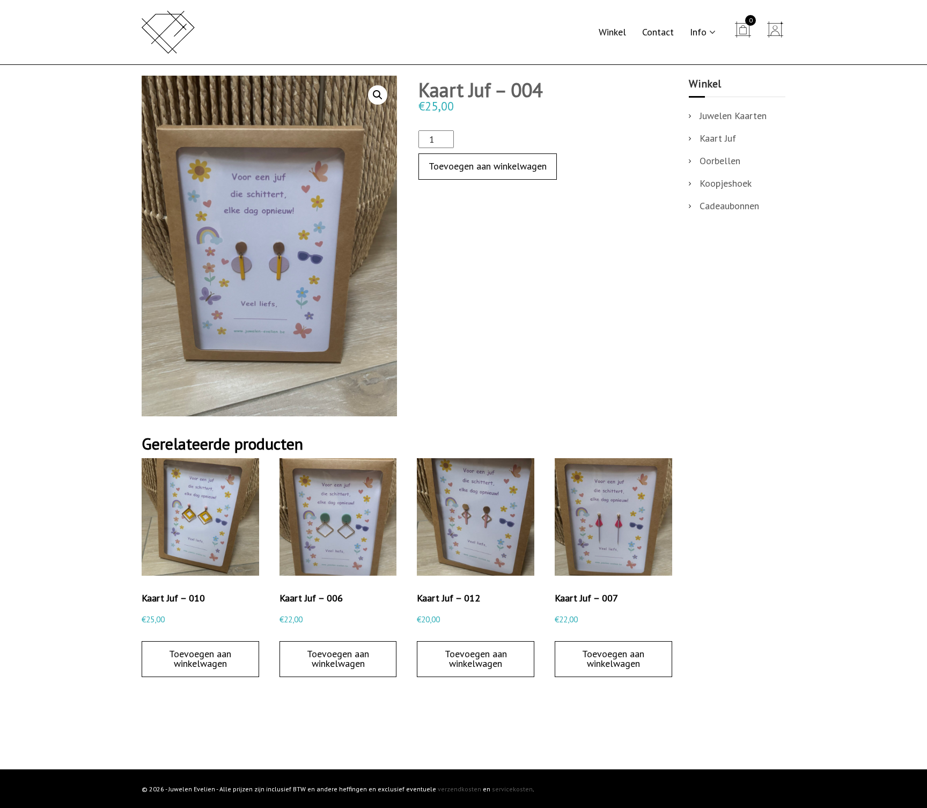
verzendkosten (459, 789)
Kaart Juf (718, 138)
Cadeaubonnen (729, 206)
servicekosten (512, 789)
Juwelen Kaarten (733, 115)
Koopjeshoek (726, 183)
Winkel (612, 32)
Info (698, 32)
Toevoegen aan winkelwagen (488, 166)
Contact (658, 32)
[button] (377, 95)
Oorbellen (720, 161)
